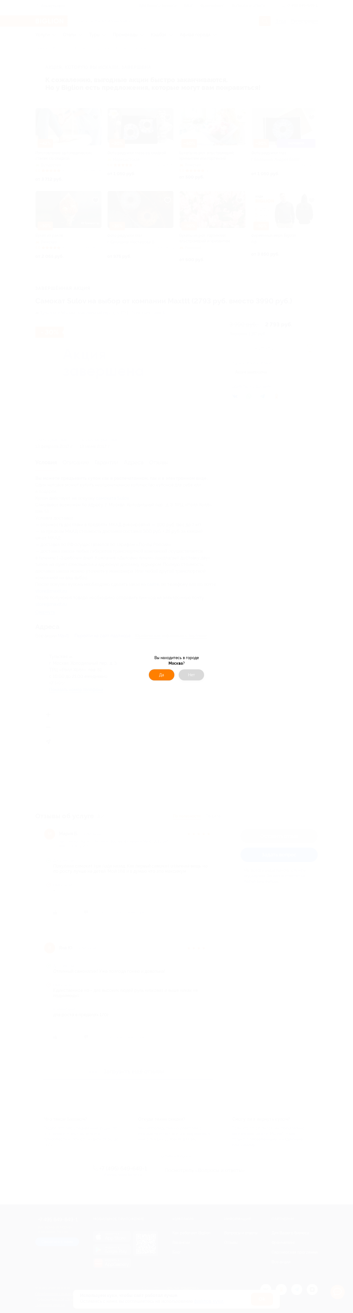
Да (161, 675)
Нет (191, 675)
